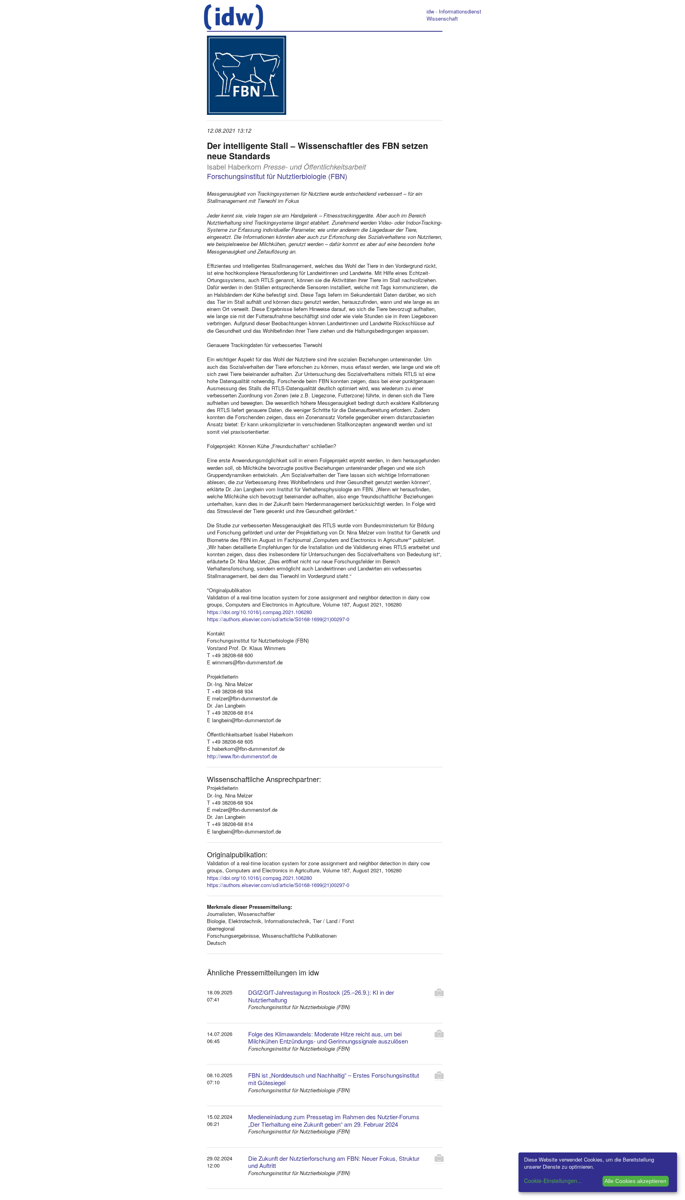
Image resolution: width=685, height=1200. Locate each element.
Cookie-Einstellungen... (553, 1180)
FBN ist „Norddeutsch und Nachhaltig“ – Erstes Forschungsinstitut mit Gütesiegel (333, 1079)
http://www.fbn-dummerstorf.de (242, 756)
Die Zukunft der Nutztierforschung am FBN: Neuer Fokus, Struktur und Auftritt (333, 1162)
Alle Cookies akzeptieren (635, 1181)
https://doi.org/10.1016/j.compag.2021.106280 (259, 612)
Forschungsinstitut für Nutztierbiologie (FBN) (277, 176)
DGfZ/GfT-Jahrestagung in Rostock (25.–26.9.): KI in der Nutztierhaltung (321, 996)
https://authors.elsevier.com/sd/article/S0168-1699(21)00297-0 (278, 619)
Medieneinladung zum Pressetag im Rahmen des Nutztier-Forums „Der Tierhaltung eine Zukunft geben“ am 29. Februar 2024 (333, 1120)
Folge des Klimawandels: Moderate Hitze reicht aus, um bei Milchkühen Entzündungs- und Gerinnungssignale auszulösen (328, 1037)
